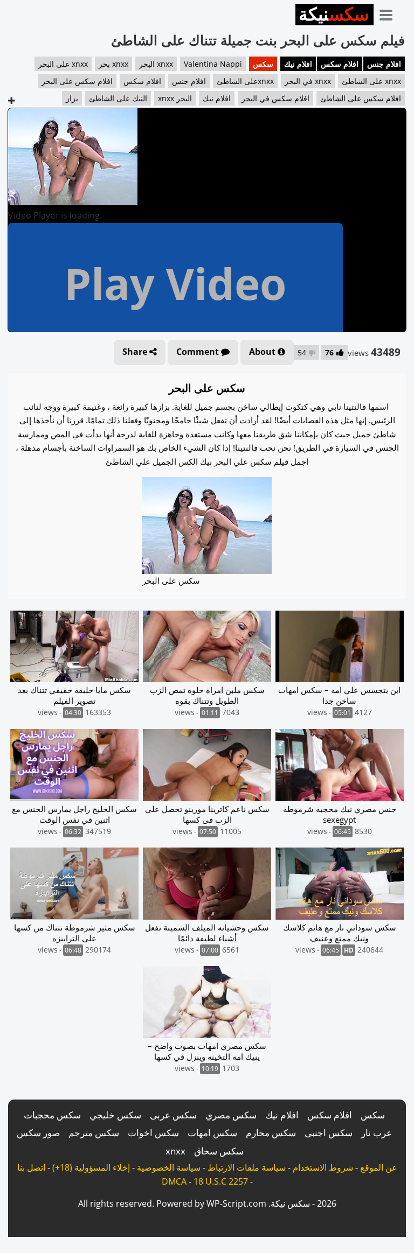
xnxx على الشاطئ (371, 81)
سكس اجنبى (329, 1132)
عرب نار (376, 1132)
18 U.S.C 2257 (221, 1181)
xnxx (175, 1151)
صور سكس (38, 1132)
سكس (263, 64)
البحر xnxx (175, 98)
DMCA (174, 1181)
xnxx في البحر (308, 81)
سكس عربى (173, 1115)
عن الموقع (378, 1167)
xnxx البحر (156, 64)
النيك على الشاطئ (118, 98)
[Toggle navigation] (390, 13)
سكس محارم (271, 1132)
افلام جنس (384, 64)
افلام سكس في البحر (275, 98)
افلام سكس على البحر (77, 81)
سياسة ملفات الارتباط (247, 1167)
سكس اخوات (153, 1132)
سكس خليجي (115, 1115)
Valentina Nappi (213, 64)
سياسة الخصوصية (169, 1167)
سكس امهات (212, 1132)
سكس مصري (231, 1115)
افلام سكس (339, 64)
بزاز (72, 98)
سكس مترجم (93, 1132)
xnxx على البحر (63, 64)
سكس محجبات (52, 1115)
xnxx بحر (113, 64)
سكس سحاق (219, 1151)
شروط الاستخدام (323, 1167)
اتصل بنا (31, 1167)
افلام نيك (298, 64)
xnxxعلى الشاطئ (245, 81)
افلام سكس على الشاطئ (360, 98)
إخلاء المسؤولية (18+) (91, 1167)
